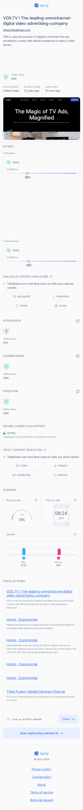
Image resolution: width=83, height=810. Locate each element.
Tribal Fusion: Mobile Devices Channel (35, 692)
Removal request (41, 800)
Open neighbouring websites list (39, 733)
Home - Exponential (21, 620)
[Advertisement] (41, 58)
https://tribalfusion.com (16, 30)
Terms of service (41, 792)
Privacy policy (41, 769)
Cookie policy (41, 777)
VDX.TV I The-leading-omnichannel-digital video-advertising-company (39, 593)
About (41, 785)
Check (66, 718)
